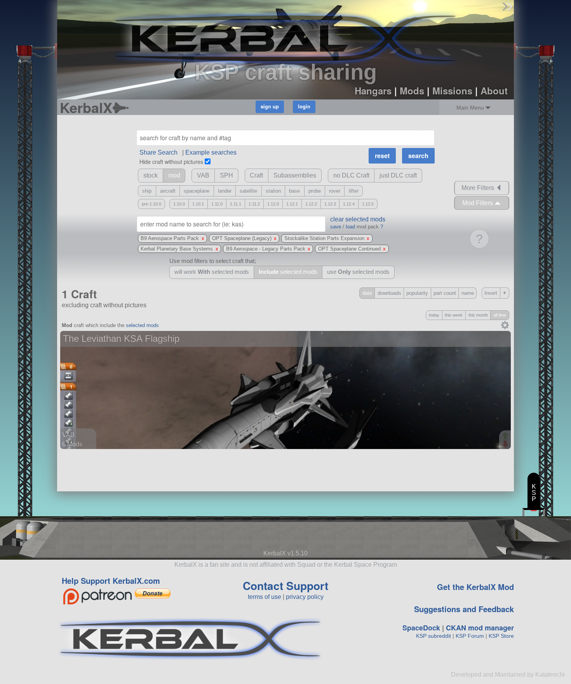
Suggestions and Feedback (464, 608)
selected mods (142, 325)
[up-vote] (506, 436)
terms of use (264, 596)
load (350, 227)
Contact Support (285, 585)
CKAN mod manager (480, 628)
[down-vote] (506, 444)
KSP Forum (470, 636)
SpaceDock (421, 628)
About (494, 90)
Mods (412, 90)
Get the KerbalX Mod (475, 586)
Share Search (158, 152)
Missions (452, 90)
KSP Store (501, 636)
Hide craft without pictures (171, 161)
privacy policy (305, 596)
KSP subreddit (433, 636)
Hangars (373, 90)
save (335, 227)
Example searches (211, 152)
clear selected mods (357, 219)
